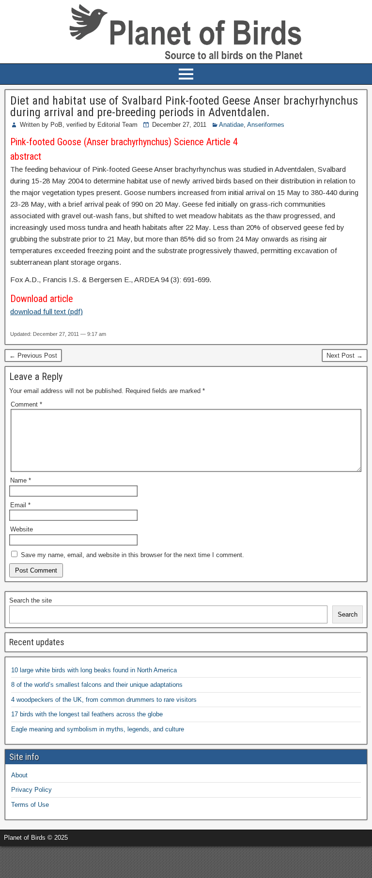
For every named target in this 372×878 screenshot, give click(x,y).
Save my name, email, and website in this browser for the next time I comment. (132, 555)
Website (21, 529)
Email (20, 505)
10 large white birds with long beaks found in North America (94, 670)
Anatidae (231, 124)
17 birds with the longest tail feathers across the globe (87, 714)
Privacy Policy (31, 789)
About (19, 775)
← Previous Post (33, 355)
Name (20, 480)
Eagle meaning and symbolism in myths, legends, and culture (97, 729)
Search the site (30, 600)
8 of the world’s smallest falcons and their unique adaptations (97, 684)
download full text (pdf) (46, 311)
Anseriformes (265, 124)
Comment (26, 404)
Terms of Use (30, 804)
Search (347, 614)
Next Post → (344, 355)
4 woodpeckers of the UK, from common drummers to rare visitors (104, 699)
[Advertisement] (113, 860)
